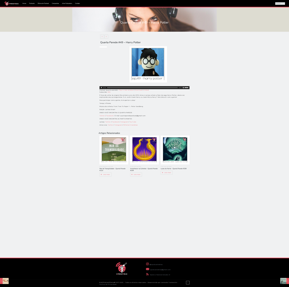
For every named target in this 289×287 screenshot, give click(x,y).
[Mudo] (183, 87)
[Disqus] (144, 199)
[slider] (187, 87)
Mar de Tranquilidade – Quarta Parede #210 (112, 170)
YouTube (133, 122)
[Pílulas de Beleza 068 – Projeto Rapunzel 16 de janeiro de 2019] (4, 281)
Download (138, 90)
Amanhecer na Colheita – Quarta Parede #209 (144, 170)
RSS (109, 92)
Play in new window (126, 90)
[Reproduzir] (101, 87)
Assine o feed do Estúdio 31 (160, 275)
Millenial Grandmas (131, 125)
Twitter (102, 115)
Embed (146, 90)
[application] (144, 87)
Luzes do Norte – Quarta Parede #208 (173, 169)
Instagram (124, 122)
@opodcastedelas (156, 264)
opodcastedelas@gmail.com (160, 269)
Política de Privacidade (108, 284)
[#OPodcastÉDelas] (11, 3)
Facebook (109, 115)
